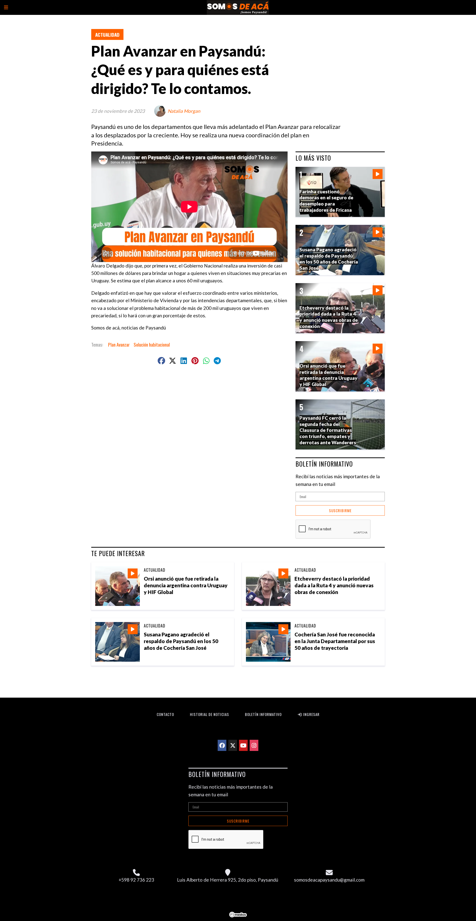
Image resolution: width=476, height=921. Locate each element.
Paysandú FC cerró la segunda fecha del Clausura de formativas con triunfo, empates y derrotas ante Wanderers (327, 430)
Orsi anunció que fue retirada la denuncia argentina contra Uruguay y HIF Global (186, 585)
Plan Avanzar (119, 344)
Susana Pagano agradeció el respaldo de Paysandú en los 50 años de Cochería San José (181, 641)
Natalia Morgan (184, 111)
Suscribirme (340, 510)
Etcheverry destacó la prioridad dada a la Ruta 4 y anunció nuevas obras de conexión (334, 585)
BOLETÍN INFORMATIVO (324, 463)
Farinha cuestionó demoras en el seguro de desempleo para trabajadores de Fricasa (326, 201)
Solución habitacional (152, 344)
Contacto (165, 714)
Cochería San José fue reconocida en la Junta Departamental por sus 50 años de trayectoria (335, 641)
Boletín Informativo (263, 714)
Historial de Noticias (209, 714)
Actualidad (107, 34)
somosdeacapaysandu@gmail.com (329, 880)
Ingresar (311, 714)
